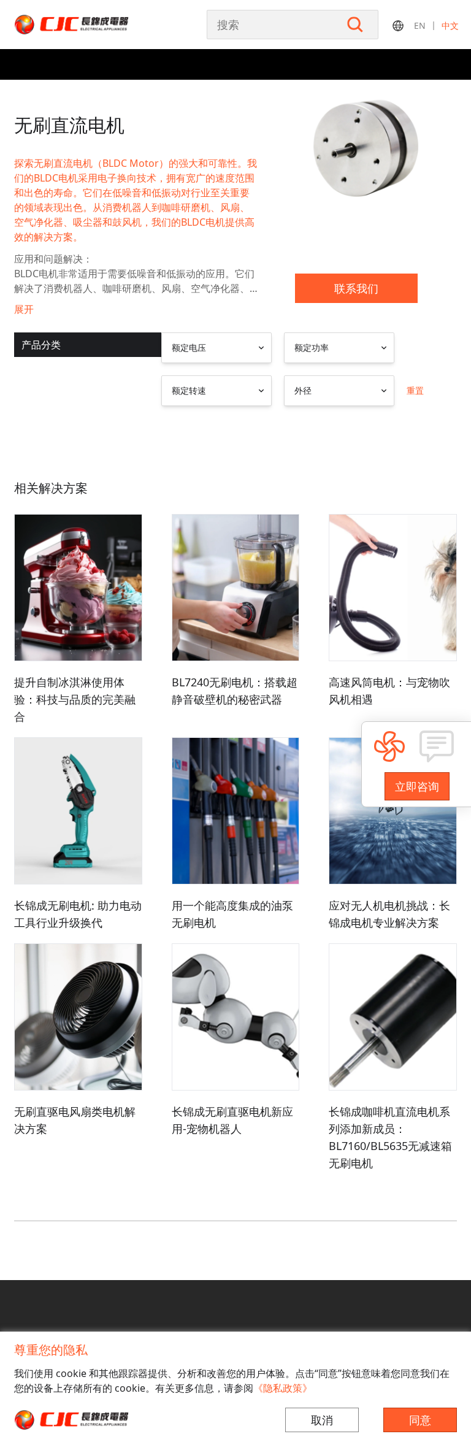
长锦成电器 (97, 24)
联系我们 (356, 288)
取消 (322, 1420)
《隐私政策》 (282, 1388)
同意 (420, 1420)
